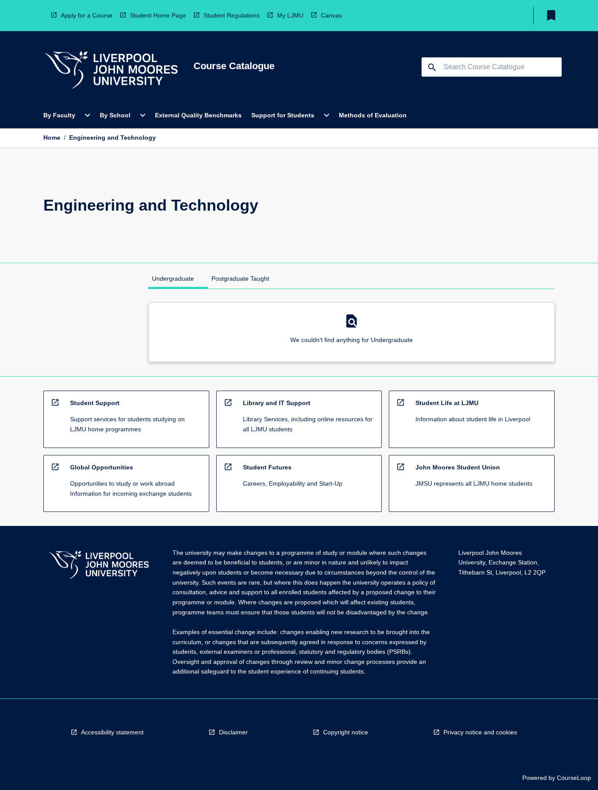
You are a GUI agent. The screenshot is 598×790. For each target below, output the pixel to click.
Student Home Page (158, 15)
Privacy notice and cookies (480, 732)
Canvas (331, 15)
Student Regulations (232, 15)
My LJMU (290, 15)
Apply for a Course (87, 15)
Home (51, 137)
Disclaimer (233, 732)
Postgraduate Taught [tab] (240, 278)
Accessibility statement (112, 732)
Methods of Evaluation (373, 115)
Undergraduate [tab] (173, 278)
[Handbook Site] (99, 566)
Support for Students (282, 115)
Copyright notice (345, 732)
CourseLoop (574, 777)
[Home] (111, 71)
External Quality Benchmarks (198, 115)
